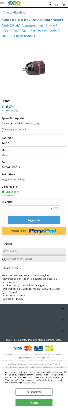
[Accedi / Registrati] (56, 4)
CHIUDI (65, 371)
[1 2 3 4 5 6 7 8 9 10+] (34, 209)
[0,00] (63, 4)
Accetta (34, 402)
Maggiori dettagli (17, 129)
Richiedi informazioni (19, 259)
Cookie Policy (30, 382)
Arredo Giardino (14, 12)
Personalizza (34, 392)
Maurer (6, 155)
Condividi (12, 251)
